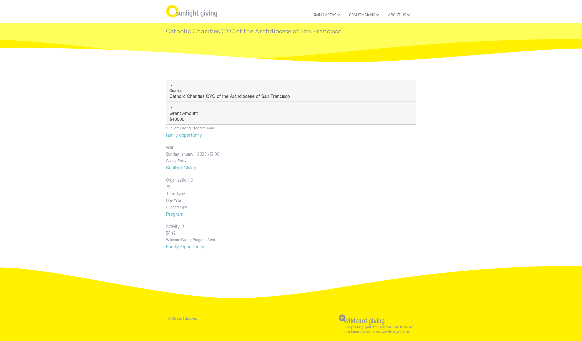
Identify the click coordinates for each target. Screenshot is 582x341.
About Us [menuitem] (397, 14)
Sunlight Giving (181, 167)
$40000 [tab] (183, 116)
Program (174, 213)
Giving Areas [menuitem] (324, 14)
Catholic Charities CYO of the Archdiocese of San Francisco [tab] (229, 93)
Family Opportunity (185, 246)
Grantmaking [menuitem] (362, 14)
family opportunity (184, 134)
